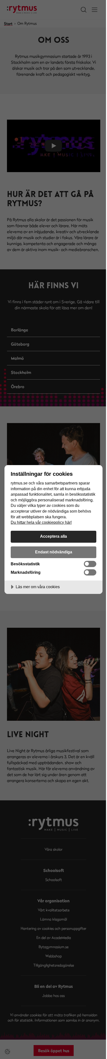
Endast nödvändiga (53, 552)
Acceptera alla (53, 536)
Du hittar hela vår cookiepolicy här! (41, 522)
